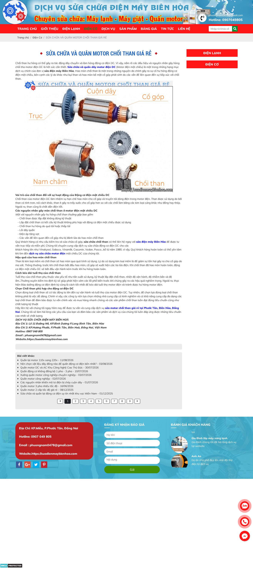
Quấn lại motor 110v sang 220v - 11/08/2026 (46, 360)
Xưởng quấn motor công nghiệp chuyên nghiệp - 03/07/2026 (55, 375)
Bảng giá (149, 29)
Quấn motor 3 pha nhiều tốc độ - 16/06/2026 (46, 386)
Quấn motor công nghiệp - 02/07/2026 (43, 378)
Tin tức (167, 29)
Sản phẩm (128, 29)
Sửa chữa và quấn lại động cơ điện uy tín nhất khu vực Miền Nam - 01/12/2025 (66, 393)
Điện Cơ (90, 29)
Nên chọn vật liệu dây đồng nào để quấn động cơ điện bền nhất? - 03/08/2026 (66, 363)
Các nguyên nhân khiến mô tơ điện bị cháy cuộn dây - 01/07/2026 (59, 382)
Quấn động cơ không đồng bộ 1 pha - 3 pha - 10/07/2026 (54, 371)
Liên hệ (184, 29)
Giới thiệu (49, 29)
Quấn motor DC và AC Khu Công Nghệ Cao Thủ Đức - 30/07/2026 (59, 367)
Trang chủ (27, 29)
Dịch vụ (108, 29)
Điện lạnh (71, 29)
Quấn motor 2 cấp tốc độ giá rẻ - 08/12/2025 (46, 389)
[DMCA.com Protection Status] (11, 567)
